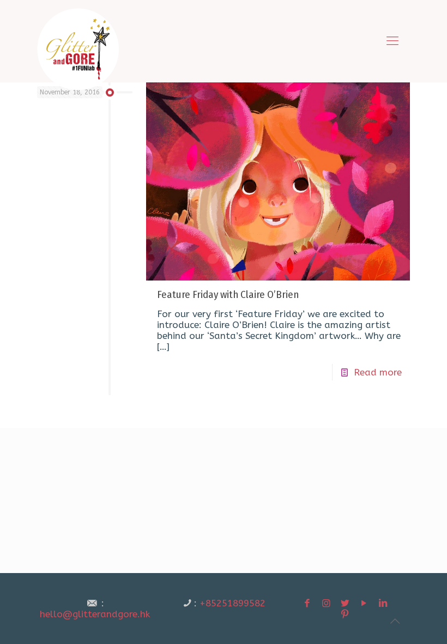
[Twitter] (345, 603)
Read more (378, 372)
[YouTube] (364, 603)
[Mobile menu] (392, 41)
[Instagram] (326, 603)
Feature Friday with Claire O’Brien (228, 294)
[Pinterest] (345, 614)
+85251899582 (232, 603)
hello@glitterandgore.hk (95, 614)
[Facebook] (307, 603)
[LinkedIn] (383, 603)
